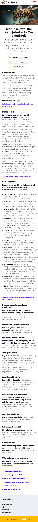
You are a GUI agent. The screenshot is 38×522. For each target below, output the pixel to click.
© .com (7, 499)
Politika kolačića (6, 512)
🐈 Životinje (13, 62)
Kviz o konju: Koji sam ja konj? (14, 471)
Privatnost (5, 509)
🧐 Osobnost (13, 57)
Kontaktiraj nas (6, 504)
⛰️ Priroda (24, 62)
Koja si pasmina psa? (11, 486)
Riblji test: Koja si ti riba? (12, 489)
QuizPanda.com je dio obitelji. (19, 519)
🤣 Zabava (24, 57)
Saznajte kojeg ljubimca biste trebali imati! (16, 176)
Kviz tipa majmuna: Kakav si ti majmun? (17, 482)
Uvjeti (3, 507)
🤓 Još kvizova (18, 66)
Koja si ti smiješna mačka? (13, 475)
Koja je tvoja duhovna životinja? (15, 478)
